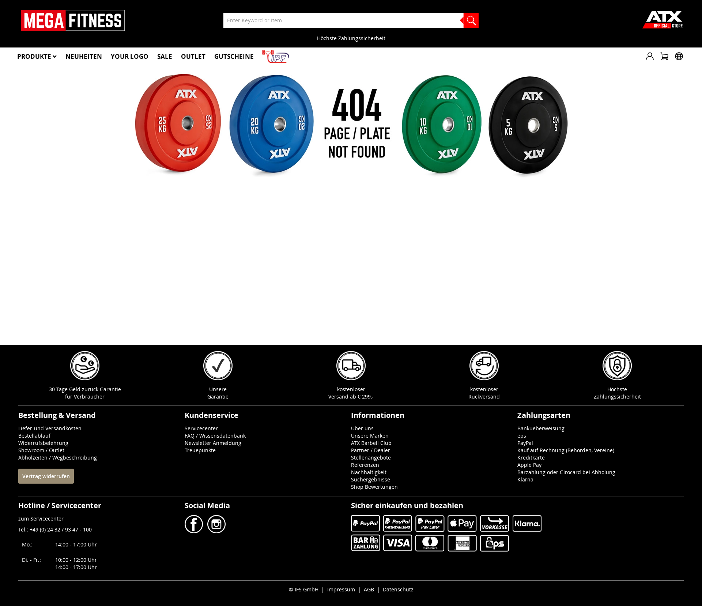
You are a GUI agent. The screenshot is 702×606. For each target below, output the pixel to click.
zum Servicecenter (41, 518)
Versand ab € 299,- (351, 396)
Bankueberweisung (541, 428)
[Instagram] (216, 531)
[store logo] (73, 20)
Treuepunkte (200, 450)
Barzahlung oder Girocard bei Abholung (566, 472)
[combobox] (351, 20)
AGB (369, 589)
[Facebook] (194, 531)
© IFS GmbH (303, 589)
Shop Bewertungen (374, 486)
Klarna (525, 479)
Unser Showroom (351, 38)
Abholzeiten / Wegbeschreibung (57, 457)
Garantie (218, 396)
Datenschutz (398, 589)
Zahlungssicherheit (617, 396)
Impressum (341, 589)
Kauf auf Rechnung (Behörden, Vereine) (565, 450)
